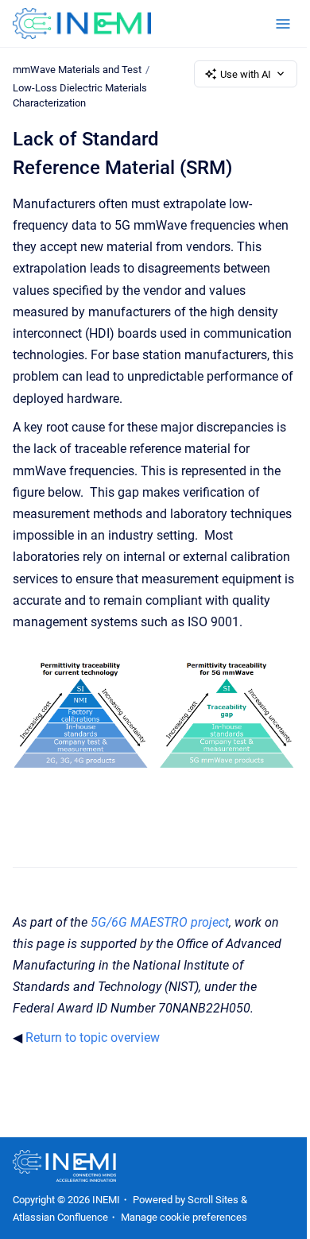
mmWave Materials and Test (77, 70)
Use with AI (245, 74)
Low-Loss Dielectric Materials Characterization (80, 96)
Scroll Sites (213, 1200)
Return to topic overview (92, 1037)
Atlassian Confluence (60, 1217)
